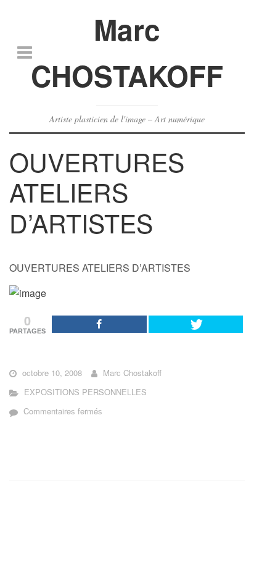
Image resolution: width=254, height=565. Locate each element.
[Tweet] (196, 324)
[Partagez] (99, 324)
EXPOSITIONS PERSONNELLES (85, 392)
